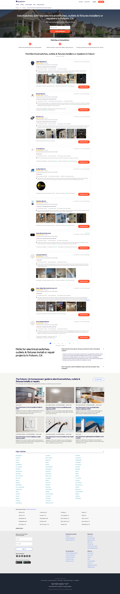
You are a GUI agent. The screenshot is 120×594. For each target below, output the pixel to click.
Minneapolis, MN (44, 518)
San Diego (18, 473)
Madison (77, 496)
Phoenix (18, 458)
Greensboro (49, 489)
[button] (41, 78)
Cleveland (48, 498)
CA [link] (20, 7)
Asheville (48, 485)
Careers (89, 557)
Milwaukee (78, 498)
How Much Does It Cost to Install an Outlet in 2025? (29, 408)
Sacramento (19, 471)
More (34, 4)
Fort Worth (78, 478)
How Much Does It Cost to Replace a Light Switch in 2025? (28, 437)
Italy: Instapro (60, 580)
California (56, 584)
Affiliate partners (91, 567)
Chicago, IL (63, 512)
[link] (60, 63)
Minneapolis (49, 469)
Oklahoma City (49, 503)
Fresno (17, 462)
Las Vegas (48, 478)
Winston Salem (49, 494)
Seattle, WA (64, 524)
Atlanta (17, 498)
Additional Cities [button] (19, 528)
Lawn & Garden (28, 4)
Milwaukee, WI (22, 518)
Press (89, 559)
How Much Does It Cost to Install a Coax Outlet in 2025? (60, 437)
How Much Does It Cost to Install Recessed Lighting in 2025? (58, 408)
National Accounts (70, 561)
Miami (17, 491)
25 (69, 343)
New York (48, 482)
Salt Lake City (78, 485)
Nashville (77, 469)
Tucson (17, 460)
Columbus (48, 500)
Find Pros (68, 536)
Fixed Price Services (70, 540)
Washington (19, 485)
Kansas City (48, 473)
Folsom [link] (24, 7)
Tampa (17, 496)
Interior (17, 4)
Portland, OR (43, 521)
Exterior (22, 4)
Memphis (77, 467)
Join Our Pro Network (70, 555)
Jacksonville (19, 489)
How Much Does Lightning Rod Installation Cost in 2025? (90, 437)
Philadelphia (78, 460)
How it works (90, 553)
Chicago (18, 500)
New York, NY (85, 518)
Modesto (18, 469)
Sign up (24, 549)
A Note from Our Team (92, 546)
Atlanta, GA (21, 512)
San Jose (18, 478)
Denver (18, 480)
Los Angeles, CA (65, 515)
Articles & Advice (40, 4)
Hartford (18, 482)
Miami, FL (84, 515)
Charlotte (48, 487)
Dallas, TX (84, 512)
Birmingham (19, 455)
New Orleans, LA (65, 518)
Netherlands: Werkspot (68, 580)
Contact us (90, 563)
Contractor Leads (70, 559)
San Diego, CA (22, 524)
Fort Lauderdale (20, 487)
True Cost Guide (91, 538)
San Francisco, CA (44, 524)
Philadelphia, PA (23, 521)
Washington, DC (86, 524)
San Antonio (78, 482)
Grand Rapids (49, 467)
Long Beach (19, 464)
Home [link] (17, 7)
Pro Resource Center (70, 557)
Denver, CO (22, 515)
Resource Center (91, 540)
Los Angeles (19, 467)
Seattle (77, 494)
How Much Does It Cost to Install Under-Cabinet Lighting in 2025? (88, 408)
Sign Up (101, 1)
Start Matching (60, 31)
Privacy (52, 584)
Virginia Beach (79, 491)
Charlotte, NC (43, 512)
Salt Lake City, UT (65, 521)
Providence (78, 464)
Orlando (18, 494)
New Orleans (49, 458)
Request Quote (84, 87)
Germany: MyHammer (52, 580)
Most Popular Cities (21, 509)
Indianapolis (19, 503)
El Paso (77, 476)
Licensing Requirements (93, 548)
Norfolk (77, 487)
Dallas (76, 473)
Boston (47, 462)
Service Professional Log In (71, 553)
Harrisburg (78, 458)
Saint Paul (48, 471)
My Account (90, 536)
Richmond (78, 489)
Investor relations (91, 561)
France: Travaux (44, 580)
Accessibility (66, 584)
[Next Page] (73, 343)
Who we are (90, 555)
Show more (87, 300)
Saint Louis (48, 476)
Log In (94, 1)
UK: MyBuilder (76, 580)
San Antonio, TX (86, 521)
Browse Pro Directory (70, 538)
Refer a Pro (90, 542)
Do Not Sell (61, 584)
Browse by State (31, 509)
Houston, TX (43, 515)
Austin (77, 471)
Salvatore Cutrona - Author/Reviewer (55, 405)
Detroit (47, 464)
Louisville (48, 455)
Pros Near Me (90, 544)
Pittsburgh (78, 462)
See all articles (98, 379)
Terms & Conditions (67, 586)
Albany (47, 480)
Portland (77, 455)
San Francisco (19, 476)
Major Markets (21, 451)
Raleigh (47, 491)
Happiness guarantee (92, 565)
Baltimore (48, 460)
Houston (77, 480)
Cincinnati (48, 496)
